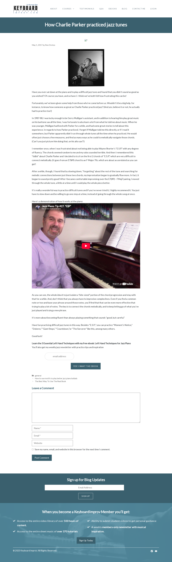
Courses (66, 9)
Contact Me (138, 9)
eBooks (113, 9)
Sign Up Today (86, 540)
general (38, 375)
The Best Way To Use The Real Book (50, 381)
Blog (124, 9)
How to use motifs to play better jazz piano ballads (56, 378)
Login (153, 9)
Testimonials (86, 9)
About (53, 9)
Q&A (101, 9)
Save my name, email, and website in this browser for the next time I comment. (72, 449)
